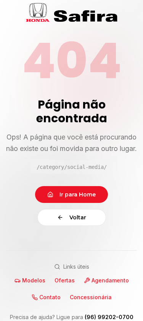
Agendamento (110, 280)
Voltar (77, 217)
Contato (50, 297)
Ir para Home (77, 194)
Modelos (33, 280)
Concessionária (91, 297)
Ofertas (65, 280)
